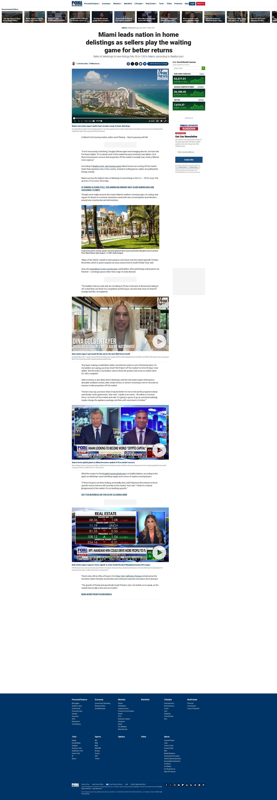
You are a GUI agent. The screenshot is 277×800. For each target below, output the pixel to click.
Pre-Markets (122, 727)
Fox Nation (167, 766)
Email (145, 64)
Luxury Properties (193, 708)
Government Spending (102, 703)
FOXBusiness (94, 63)
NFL (96, 740)
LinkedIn (187, 785)
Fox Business (77, 3)
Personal (190, 703)
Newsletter (195, 785)
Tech (161, 4)
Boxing (97, 751)
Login (192, 3)
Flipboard (183, 785)
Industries (121, 721)
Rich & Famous (169, 706)
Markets (116, 4)
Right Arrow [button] (273, 17)
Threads (136, 64)
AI (72, 756)
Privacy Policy (183, 167)
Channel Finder (169, 740)
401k (73, 719)
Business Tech (77, 748)
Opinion (121, 737)
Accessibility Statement (172, 761)
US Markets (122, 706)
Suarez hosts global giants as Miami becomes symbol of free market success (103, 462)
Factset (136, 786)
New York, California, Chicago (128, 576)
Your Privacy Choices (116, 784)
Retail (120, 724)
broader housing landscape (114, 473)
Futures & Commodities (126, 711)
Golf (96, 756)
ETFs (119, 716)
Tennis (97, 758)
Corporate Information (172, 756)
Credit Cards (76, 708)
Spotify (199, 785)
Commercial (191, 706)
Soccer (97, 753)
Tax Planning (76, 724)
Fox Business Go (169, 769)
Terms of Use (193, 167)
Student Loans (77, 706)
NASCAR (98, 748)
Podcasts (178, 4)
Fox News (167, 764)
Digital (74, 740)
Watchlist (128, 4)
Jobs (165, 743)
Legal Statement (97, 788)
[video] (120, 324)
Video (169, 4)
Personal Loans (77, 711)
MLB (96, 745)
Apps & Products (170, 771)
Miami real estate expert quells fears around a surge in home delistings (101, 126)
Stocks (120, 703)
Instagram (174, 785)
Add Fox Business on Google (158, 63)
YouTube (178, 785)
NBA (96, 743)
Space (74, 758)
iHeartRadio (203, 785)
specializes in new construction (103, 269)
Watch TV (200, 3)
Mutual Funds (122, 729)
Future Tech (76, 753)
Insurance (75, 716)
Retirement (76, 721)
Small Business (100, 708)
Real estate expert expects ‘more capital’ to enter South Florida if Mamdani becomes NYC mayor (111, 565)
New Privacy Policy (97, 784)
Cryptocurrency (123, 708)
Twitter (132, 64)
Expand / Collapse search (186, 3)
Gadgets (75, 745)
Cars (165, 711)
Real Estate (150, 4)
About (166, 737)
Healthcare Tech (77, 751)
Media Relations (169, 753)
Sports (98, 737)
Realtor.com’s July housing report (107, 166)
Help (126, 784)
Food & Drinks (168, 716)
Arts (165, 719)
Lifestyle (138, 4)
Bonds (120, 714)
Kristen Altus (83, 63)
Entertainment (169, 703)
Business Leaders (124, 719)
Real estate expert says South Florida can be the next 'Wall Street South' (101, 354)
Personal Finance (91, 4)
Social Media (76, 743)
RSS (191, 785)
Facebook (128, 64)
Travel (166, 708)
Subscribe (188, 160)
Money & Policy (100, 706)
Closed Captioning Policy (172, 758)
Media (124, 28)
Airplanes (167, 714)
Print (140, 64)
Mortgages (75, 703)
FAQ (165, 751)
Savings (74, 714)
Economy (106, 4)
